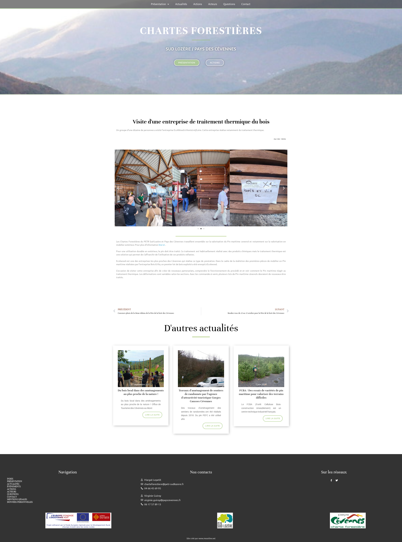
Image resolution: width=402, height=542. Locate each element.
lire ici (161, 244)
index (10, 479)
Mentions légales (17, 499)
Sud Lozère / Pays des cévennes (201, 48)
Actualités (181, 4)
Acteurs (212, 4)
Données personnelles (20, 502)
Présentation (158, 4)
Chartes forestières (201, 30)
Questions (229, 4)
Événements (14, 486)
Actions (197, 4)
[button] (160, 4)
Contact (245, 4)
